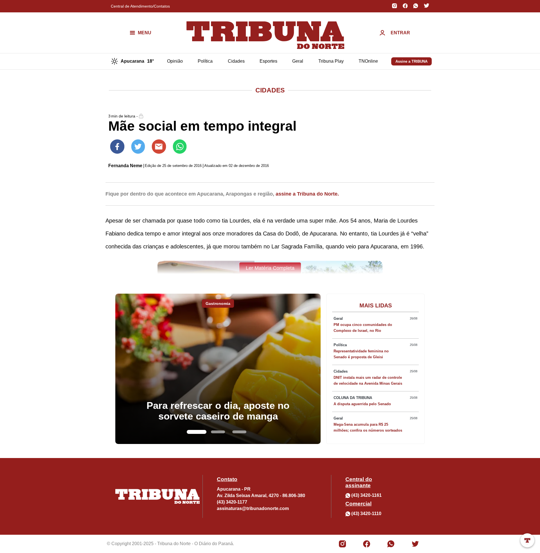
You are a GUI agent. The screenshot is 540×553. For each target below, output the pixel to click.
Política (205, 61)
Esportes (268, 61)
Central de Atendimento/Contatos (140, 6)
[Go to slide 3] (239, 431)
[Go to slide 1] (196, 432)
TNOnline (368, 61)
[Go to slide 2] (218, 431)
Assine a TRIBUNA (411, 61)
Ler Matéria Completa (270, 268)
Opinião (175, 61)
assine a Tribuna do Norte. (307, 194)
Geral (297, 61)
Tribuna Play (331, 61)
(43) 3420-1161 (366, 495)
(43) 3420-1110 (366, 513)
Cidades (236, 61)
